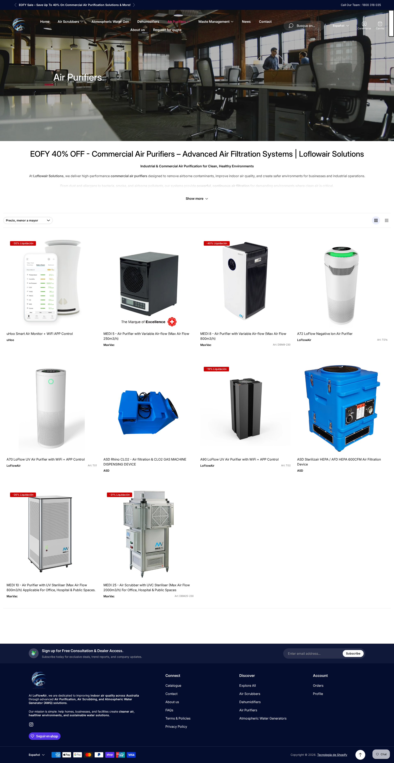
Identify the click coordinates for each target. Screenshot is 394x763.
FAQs (169, 710)
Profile (318, 694)
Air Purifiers (248, 710)
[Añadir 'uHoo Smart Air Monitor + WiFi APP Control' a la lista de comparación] (89, 257)
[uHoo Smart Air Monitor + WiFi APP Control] (52, 283)
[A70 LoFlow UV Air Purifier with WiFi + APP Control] (52, 408)
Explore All (247, 685)
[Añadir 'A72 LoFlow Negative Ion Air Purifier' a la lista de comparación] (379, 257)
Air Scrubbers (249, 694)
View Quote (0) (391, 23)
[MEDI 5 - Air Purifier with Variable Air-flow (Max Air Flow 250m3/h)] (148, 283)
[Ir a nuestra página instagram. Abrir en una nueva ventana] (31, 724)
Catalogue (173, 685)
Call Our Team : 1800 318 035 (361, 5)
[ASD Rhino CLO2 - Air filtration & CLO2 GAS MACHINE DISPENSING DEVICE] (148, 408)
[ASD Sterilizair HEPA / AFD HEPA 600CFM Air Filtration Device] (342, 408)
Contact (171, 694)
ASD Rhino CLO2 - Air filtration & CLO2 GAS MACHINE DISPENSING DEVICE (144, 461)
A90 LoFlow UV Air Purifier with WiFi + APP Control (239, 459)
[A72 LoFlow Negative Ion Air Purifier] (342, 283)
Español (338, 25)
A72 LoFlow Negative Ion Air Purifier (325, 334)
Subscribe (353, 653)
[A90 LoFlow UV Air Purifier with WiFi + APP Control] (245, 408)
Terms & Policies (177, 718)
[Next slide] (133, 4)
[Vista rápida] (282, 371)
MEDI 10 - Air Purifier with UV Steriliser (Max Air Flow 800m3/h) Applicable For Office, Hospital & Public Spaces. (51, 587)
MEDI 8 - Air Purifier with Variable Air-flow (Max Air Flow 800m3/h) (243, 336)
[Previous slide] (15, 4)
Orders (318, 685)
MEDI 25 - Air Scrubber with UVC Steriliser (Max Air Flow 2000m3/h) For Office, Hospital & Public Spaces (146, 587)
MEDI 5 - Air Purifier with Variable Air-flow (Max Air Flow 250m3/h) (146, 336)
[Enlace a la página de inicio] (39, 680)
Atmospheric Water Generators (262, 718)
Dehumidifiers (250, 702)
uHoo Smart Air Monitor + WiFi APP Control (40, 334)
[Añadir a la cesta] (89, 246)
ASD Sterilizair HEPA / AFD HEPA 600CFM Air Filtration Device (339, 461)
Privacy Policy (176, 726)
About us (172, 702)
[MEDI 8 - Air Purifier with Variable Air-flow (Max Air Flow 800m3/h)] (245, 283)
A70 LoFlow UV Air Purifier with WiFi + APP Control (46, 459)
